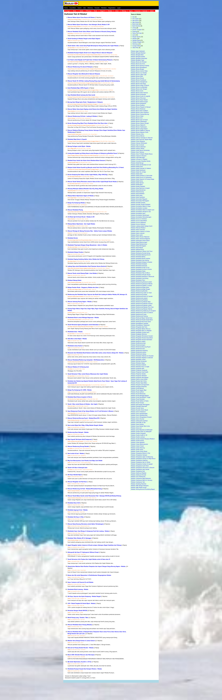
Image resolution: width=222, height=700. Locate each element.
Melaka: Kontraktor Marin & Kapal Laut (142, 210)
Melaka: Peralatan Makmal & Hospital (142, 356)
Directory (90, 8)
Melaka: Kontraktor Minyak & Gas (141, 211)
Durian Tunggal (137, 29)
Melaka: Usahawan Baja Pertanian (141, 478)
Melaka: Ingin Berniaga (138, 157)
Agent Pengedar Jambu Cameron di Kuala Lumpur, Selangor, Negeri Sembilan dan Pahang (94, 545)
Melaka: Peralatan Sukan (138, 359)
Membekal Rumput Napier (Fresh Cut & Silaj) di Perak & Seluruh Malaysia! (90, 53)
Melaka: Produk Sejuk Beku (139, 383)
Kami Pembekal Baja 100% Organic (78, 88)
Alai (133, 17)
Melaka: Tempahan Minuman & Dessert (142, 467)
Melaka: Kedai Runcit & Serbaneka (141, 177)
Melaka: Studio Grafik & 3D (139, 435)
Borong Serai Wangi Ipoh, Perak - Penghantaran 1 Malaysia (85, 102)
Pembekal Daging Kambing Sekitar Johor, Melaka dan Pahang (86, 259)
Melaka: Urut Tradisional (138, 476)
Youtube (97, 8)
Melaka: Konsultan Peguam (139, 199)
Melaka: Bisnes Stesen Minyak (140, 123)
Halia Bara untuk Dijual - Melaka (77, 339)
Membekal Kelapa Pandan (75, 252)
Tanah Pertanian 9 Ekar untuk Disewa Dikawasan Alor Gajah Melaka (88, 374)
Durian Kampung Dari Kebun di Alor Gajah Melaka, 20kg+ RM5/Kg (87, 174)
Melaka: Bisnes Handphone (139, 82)
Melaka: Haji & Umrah (137, 145)
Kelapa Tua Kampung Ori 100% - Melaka (80, 390)
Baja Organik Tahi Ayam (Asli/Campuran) (80, 439)
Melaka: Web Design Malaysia (139, 485)
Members (104, 8)
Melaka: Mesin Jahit (137, 235)
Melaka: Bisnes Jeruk (137, 91)
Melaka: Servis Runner (137, 419)
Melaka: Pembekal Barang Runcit (140, 255)
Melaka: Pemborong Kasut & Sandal (142, 296)
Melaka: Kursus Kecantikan (139, 220)
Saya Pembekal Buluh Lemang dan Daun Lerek (81, 95)
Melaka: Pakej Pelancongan (139, 242)
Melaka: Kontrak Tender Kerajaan (140, 204)
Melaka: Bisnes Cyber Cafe (138, 74)
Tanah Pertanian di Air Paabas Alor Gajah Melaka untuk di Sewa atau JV (89, 559)
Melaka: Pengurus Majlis (138, 341)
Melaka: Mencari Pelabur (138, 228)
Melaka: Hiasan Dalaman (138, 147)
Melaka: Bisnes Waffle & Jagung (140, 130)
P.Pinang (88, 11)
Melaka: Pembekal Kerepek (139, 264)
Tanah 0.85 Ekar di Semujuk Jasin (77, 467)
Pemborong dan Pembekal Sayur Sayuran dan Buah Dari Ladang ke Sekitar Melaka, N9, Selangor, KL (97, 294)
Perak (95, 11)
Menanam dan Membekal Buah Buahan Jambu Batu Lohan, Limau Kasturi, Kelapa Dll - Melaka (95, 353)
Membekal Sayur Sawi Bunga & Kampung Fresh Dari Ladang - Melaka (88, 531)
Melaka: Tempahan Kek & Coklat (140, 462)
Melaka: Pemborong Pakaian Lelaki (141, 305)
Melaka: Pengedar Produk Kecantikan (142, 338)
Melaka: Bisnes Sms (137, 118)
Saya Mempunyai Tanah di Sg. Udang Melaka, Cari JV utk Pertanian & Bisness (90, 411)
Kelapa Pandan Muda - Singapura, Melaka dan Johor (83, 287)
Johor (117, 11)
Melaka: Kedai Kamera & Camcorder (141, 175)
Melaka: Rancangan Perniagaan (140, 404)
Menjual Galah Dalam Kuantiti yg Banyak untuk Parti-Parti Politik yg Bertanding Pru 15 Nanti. (96, 167)
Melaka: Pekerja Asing (137, 249)
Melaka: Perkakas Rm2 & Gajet (140, 366)
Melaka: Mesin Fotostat (138, 229)
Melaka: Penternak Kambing (139, 350)
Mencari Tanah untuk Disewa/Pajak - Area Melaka (82, 273)
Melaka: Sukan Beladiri (138, 442)
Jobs (84, 8)
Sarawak (144, 11)
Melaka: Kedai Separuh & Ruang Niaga (142, 179)
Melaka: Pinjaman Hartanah (139, 370)
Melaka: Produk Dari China (139, 381)
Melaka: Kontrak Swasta (138, 202)
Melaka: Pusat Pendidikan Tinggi (140, 397)
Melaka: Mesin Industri (137, 233)
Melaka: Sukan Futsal (137, 446)
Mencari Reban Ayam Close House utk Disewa (81, 17)
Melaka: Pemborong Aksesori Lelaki (141, 282)
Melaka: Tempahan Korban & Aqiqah (142, 464)
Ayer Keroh (135, 20)
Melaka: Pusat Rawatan (138, 399)
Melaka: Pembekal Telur (138, 280)
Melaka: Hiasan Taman (137, 148)
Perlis (74, 11)
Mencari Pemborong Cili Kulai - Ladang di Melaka (82, 116)
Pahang (124, 11)
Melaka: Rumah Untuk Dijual (139, 410)
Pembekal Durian (73, 238)
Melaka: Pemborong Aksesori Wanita (141, 284)
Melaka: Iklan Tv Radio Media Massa (141, 154)
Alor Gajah (135, 19)
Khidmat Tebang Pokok (74, 280)
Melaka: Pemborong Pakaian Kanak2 (142, 303)
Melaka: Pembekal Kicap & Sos (140, 267)
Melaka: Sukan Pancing (138, 448)
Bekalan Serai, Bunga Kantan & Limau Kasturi (81, 640)
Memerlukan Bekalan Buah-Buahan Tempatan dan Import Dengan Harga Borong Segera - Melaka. (97, 566)
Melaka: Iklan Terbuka (137, 152)
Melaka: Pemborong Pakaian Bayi (141, 302)
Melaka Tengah (136, 42)
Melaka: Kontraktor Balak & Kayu (141, 206)
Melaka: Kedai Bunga (137, 163)
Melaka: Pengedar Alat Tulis (139, 327)
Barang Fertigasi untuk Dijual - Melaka (79, 146)
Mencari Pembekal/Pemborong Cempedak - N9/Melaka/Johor (86, 360)
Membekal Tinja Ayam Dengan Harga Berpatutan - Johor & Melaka (87, 245)
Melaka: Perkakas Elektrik (138, 365)
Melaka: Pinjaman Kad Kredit (139, 372)
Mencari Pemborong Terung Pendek (78, 446)
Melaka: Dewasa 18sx (137, 134)
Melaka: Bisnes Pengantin (138, 103)
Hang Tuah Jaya (137, 33)
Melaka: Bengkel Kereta (138, 56)
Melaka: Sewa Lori (136, 428)
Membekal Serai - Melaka (75, 332)
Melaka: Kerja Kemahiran (138, 190)
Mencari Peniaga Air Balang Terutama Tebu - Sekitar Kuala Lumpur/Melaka (90, 231)
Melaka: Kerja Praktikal (137, 193)
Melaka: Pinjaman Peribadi (139, 375)
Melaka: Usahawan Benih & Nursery (141, 480)
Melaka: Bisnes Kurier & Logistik (140, 96)
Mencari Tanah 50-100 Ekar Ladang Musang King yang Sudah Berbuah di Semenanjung (94, 81)
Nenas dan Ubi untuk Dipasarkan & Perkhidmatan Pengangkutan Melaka (89, 575)
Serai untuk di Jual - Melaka (76, 453)
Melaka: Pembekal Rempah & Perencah (142, 276)
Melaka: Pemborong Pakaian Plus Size (142, 307)
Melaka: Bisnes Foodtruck (138, 80)
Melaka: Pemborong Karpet (139, 294)
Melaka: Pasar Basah (137, 247)
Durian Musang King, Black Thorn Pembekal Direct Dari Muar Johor (88, 123)
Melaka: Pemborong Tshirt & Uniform (142, 312)
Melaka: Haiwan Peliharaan (139, 143)
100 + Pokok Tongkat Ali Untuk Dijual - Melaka (81, 603)
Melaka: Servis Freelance (138, 412)
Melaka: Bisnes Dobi (137, 76)
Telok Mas (135, 47)
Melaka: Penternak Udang (138, 354)
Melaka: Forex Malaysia (138, 141)
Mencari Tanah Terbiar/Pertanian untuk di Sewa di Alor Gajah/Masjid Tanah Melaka (92, 181)
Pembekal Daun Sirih (74, 503)
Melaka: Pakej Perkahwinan (139, 244)
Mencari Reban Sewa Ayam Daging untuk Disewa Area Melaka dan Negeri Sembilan (92, 109)
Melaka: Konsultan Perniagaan (140, 201)
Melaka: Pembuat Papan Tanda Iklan (141, 318)
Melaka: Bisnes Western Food (139, 132)
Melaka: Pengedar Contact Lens (140, 332)
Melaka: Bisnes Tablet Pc (138, 125)
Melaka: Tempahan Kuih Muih (140, 466)
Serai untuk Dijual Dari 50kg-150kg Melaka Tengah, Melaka (85, 425)
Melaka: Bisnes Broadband (139, 67)
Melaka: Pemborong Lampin (139, 298)
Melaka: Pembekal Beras (138, 256)
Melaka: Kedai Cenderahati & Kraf (141, 165)
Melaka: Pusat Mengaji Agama (140, 395)
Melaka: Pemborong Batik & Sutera (141, 285)
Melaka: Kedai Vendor (137, 183)
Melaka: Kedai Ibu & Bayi (138, 172)
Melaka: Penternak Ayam (138, 345)
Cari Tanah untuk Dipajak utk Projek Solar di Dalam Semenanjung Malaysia (90, 60)
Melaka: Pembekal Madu (138, 271)
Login (119, 8)
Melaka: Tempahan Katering (139, 460)
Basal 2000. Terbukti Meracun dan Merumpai (81, 655)
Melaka (110, 11)
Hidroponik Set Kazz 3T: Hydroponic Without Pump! (83, 552)
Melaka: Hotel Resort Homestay (140, 150)
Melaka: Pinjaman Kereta (138, 374)
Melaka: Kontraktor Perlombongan (141, 217)
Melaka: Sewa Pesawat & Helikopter (141, 430)
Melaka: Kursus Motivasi (138, 224)
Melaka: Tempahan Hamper (139, 455)
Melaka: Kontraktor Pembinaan (140, 215)
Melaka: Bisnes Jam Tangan (139, 89)
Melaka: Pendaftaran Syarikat (139, 323)
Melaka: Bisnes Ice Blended (139, 87)
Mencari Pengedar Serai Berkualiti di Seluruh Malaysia (84, 74)
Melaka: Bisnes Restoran (138, 109)
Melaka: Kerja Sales (136, 195)
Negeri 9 (102, 11)
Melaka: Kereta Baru (137, 184)
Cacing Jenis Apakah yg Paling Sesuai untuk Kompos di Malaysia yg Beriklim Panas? (93, 153)
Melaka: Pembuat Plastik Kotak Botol (142, 320)
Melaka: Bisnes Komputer (138, 94)
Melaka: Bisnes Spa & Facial (139, 119)
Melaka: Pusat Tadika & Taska (139, 401)
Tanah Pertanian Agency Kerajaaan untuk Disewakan (83, 325)
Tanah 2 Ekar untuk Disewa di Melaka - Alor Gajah (82, 404)
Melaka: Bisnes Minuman (138, 98)
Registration (112, 8)
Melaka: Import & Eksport (138, 156)
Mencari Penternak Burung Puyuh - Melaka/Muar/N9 (83, 418)
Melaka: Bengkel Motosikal (139, 58)
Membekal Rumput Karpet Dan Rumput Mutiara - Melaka (85, 669)
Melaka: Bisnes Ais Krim (138, 64)
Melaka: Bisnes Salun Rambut (140, 112)
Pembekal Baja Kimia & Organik (77, 139)
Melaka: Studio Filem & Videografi (141, 431)
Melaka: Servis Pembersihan (139, 415)
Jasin (133, 35)
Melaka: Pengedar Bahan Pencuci (140, 329)
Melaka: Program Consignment (140, 384)
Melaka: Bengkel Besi (137, 55)
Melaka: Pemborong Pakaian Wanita (141, 309)
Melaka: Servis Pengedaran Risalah (141, 417)
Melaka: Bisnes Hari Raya (138, 83)
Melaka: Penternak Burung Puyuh (141, 347)
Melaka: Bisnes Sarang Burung (140, 114)
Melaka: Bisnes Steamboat (139, 121)
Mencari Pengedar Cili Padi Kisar (77, 482)
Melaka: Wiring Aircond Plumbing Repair (143, 489)
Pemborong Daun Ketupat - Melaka (78, 432)
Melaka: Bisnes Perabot (138, 105)
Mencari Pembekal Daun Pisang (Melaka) (80, 625)
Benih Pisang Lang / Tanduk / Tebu (78, 617)
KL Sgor (67, 11)
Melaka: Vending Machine (138, 484)
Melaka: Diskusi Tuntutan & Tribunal (142, 138)
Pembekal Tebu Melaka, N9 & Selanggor (80, 538)
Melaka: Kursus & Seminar (139, 219)
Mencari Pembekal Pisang (75, 210)
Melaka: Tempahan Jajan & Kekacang (142, 457)
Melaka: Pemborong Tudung (139, 316)
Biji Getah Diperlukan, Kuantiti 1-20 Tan (79, 662)
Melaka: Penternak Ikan (138, 348)
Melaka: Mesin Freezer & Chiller (140, 231)
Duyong (134, 31)
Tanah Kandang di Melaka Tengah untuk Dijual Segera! (84, 38)
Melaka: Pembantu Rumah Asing (140, 253)
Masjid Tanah (136, 37)
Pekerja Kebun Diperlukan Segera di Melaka (81, 196)
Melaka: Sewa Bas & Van (138, 422)
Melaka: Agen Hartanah (138, 51)
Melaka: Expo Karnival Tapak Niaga (141, 139)
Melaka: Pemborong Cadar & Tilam (141, 293)
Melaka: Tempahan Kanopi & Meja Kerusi (143, 458)
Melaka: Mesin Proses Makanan (140, 237)
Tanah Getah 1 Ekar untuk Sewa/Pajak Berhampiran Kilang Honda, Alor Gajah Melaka (93, 46)
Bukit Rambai (136, 26)
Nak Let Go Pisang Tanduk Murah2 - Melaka (80, 648)
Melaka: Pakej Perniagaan (138, 246)
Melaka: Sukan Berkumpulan (139, 444)
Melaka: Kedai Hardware (138, 170)
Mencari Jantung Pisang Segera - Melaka (80, 301)
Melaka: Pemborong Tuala (138, 314)
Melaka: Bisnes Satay (137, 116)
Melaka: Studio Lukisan (138, 437)
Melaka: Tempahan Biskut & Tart (140, 453)
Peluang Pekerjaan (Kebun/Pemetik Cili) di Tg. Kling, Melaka (85, 188)
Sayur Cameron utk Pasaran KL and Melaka (80, 582)
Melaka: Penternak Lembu (138, 352)
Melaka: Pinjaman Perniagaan (139, 377)
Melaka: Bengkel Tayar (137, 60)
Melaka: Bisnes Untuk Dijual (139, 129)
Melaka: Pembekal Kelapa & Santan (141, 262)
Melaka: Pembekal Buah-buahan (140, 258)
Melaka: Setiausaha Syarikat (139, 421)
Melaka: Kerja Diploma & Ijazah (140, 188)
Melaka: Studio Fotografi (138, 433)
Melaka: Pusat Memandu (138, 394)
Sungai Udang (136, 46)
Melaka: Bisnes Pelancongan (139, 101)
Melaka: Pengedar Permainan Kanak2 (142, 336)
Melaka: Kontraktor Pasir (138, 213)
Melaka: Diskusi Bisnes (137, 136)
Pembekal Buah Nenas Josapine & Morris (80, 397)
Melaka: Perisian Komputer (139, 361)
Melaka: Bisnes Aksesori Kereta (140, 65)
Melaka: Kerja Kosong (137, 192)
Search (80, 8)
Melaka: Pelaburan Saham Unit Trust (141, 251)
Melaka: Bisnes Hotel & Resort (140, 85)
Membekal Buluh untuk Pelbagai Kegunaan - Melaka (83, 317)
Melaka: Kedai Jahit (136, 174)
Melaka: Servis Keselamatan (139, 413)
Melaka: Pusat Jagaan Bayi (138, 390)
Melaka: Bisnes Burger (137, 69)
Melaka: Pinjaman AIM (137, 368)
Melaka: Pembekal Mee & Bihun (140, 273)
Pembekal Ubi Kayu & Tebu (76, 517)
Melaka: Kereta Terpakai (138, 186)
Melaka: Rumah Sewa (137, 408)
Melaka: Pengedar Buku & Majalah (141, 330)
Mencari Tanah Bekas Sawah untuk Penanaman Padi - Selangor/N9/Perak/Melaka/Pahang (94, 496)
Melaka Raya (136, 40)
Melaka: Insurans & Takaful (139, 159)
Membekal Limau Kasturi (75, 346)
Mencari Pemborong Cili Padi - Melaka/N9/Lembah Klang (85, 489)
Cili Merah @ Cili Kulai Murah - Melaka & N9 (81, 217)
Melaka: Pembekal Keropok (139, 265)
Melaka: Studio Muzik (137, 440)
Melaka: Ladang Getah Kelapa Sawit (141, 226)
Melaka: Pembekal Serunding (139, 278)
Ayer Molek (135, 22)
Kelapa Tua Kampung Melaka (76, 203)
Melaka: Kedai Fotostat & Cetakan (141, 168)
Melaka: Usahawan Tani (138, 482)
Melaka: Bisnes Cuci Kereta (139, 73)
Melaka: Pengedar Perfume (139, 334)
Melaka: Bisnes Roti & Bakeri (139, 110)
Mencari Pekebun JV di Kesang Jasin (78, 367)
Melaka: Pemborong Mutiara (139, 300)
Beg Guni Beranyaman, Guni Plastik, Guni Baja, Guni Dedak (85, 460)
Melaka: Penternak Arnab (138, 343)
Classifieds (72, 8)
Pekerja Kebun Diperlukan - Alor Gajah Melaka (81, 224)
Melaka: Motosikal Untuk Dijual (140, 240)
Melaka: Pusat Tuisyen (137, 403)
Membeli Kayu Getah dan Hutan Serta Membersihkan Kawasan (86, 160)
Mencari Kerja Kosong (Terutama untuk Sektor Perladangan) (86, 524)
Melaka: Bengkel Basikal (138, 53)
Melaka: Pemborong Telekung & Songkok (143, 311)
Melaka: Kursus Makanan (138, 222)
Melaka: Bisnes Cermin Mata (139, 71)
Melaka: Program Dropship (139, 386)
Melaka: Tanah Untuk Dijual (139, 451)
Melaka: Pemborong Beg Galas (140, 287)
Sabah (152, 11)
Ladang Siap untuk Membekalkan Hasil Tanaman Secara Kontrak (87, 266)
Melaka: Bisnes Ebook (137, 78)
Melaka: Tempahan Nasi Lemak (140, 469)
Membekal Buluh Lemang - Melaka (78, 589)
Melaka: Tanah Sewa (137, 449)
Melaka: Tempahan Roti (138, 471)
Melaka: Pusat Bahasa (137, 388)
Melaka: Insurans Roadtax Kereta (140, 161)
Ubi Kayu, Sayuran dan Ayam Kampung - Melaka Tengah (84, 596)
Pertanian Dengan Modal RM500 (77, 610)
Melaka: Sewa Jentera (137, 424)
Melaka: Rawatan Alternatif (139, 406)
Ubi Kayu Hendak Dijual (75, 475)
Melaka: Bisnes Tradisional (139, 127)
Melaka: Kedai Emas (137, 166)
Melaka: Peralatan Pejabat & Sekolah (142, 357)
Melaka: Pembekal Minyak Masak (141, 274)
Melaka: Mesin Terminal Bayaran (140, 238)
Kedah (81, 11)
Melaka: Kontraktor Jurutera (139, 208)
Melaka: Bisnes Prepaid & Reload (141, 107)
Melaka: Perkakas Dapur (138, 363)
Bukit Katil (135, 24)
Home (66, 8)
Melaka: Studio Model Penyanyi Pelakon (143, 439)
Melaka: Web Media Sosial (138, 487)
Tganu (131, 11)
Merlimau (135, 44)
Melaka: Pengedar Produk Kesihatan (141, 339)
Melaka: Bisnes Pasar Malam (139, 100)
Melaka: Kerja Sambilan (138, 197)
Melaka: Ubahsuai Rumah (138, 475)
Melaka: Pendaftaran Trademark (140, 325)
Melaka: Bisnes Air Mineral (138, 62)
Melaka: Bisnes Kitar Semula (139, 92)
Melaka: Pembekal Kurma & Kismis (141, 269)
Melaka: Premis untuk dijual (139, 379)
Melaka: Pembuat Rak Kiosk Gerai (141, 321)
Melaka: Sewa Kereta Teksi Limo (140, 426)
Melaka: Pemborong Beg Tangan (140, 289)
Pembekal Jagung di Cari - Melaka (78, 510)
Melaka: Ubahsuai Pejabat (138, 473)
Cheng (134, 28)
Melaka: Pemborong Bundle (139, 291)
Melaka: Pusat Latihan (137, 392)
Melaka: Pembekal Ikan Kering (140, 260)
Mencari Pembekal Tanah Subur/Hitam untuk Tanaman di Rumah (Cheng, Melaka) (92, 31)
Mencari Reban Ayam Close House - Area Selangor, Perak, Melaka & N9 (89, 24)
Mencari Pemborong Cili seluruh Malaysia (80, 67)
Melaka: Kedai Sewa (137, 181)
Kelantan (137, 11)
